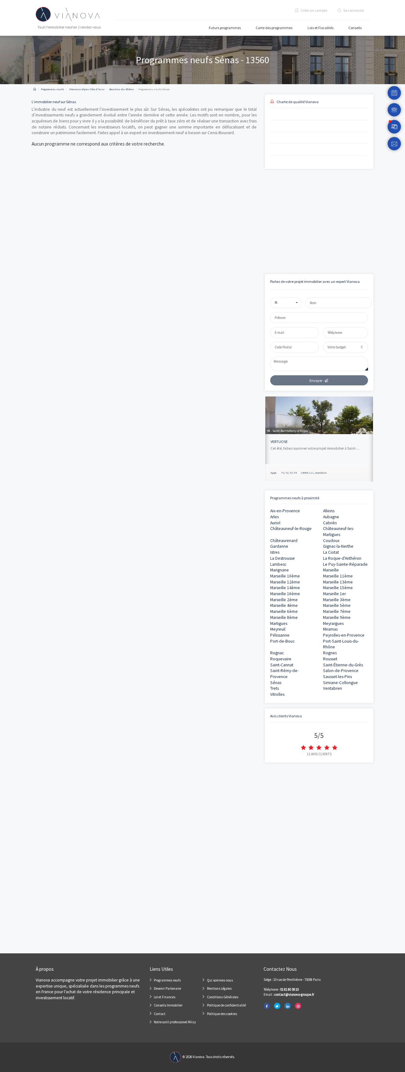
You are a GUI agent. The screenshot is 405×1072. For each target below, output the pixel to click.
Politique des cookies (222, 1014)
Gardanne (279, 546)
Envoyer (315, 380)
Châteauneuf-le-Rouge (291, 528)
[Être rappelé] (394, 110)
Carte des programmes (274, 27)
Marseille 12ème (285, 582)
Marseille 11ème (338, 576)
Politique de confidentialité (226, 1005)
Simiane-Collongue (340, 682)
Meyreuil (277, 629)
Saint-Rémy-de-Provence (284, 673)
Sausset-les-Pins (337, 676)
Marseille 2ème (284, 599)
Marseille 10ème (285, 576)
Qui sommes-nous (220, 980)
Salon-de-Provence (340, 670)
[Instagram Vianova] (298, 1006)
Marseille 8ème (284, 617)
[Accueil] (34, 89)
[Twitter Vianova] (277, 1006)
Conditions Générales (222, 997)
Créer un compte (313, 10)
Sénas (275, 682)
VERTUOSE (279, 441)
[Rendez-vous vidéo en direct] (394, 127)
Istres (274, 552)
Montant (271, 198)
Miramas (330, 629)
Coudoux (331, 540)
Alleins (328, 511)
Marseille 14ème (285, 587)
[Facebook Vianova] (267, 1006)
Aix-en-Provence (285, 511)
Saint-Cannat (281, 665)
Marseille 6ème (284, 611)
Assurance (325, 220)
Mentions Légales (219, 988)
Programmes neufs (167, 980)
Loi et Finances (164, 997)
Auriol (275, 523)
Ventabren (332, 688)
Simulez (313, 245)
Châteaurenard (283, 540)
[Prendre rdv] (394, 93)
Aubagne (331, 517)
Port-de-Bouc (282, 641)
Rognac (277, 653)
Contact (159, 1014)
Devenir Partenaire (167, 988)
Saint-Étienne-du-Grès (343, 665)
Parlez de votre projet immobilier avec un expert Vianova (315, 281)
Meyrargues (333, 623)
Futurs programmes (225, 27)
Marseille (331, 570)
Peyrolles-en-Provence (343, 635)
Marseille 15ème (338, 587)
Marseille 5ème (337, 605)
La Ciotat (331, 552)
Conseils (355, 27)
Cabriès (330, 523)
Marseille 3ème (337, 599)
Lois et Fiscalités (320, 27)
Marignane (279, 570)
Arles (274, 517)
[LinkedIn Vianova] (287, 1006)
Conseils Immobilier (168, 1005)
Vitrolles (277, 694)
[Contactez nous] (394, 144)
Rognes (330, 653)
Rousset (330, 659)
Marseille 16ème (285, 593)
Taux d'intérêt (275, 220)
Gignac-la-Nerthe (338, 546)
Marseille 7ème (337, 611)
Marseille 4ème (284, 605)
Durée (322, 198)
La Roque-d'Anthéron (342, 558)
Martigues (278, 623)
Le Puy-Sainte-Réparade (345, 564)
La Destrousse (282, 558)
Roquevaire (280, 659)
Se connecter (353, 10)
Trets (274, 688)
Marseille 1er (334, 593)
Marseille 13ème (338, 582)
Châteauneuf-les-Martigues (338, 531)
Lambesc (278, 564)
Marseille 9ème (337, 617)
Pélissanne (280, 635)
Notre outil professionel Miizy (175, 1022)
